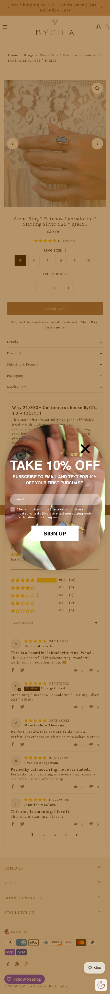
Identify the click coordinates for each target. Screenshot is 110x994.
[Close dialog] (85, 449)
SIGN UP (55, 533)
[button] (101, 985)
